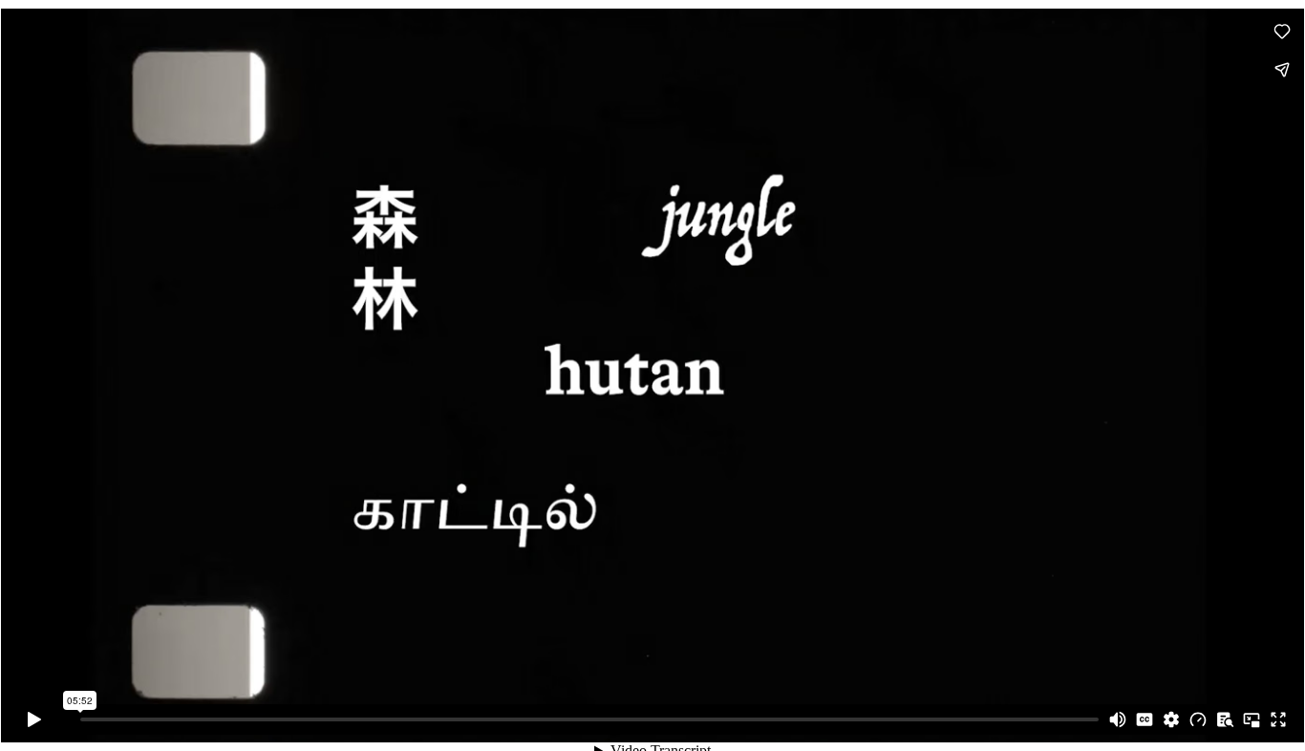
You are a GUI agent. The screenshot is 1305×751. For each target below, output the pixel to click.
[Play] (34, 719)
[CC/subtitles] (1144, 719)
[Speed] (1198, 719)
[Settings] (1171, 719)
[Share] (1282, 69)
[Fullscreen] (1278, 719)
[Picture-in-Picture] (1251, 719)
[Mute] (1117, 719)
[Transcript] (1224, 719)
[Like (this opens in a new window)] (1282, 31)
